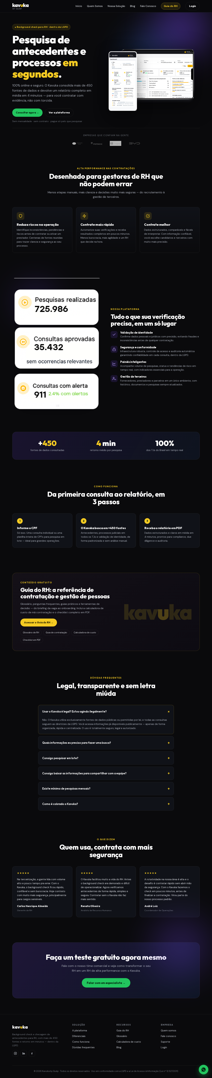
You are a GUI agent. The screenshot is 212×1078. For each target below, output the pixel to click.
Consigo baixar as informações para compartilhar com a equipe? (84, 773)
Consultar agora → (27, 112)
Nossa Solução (116, 6)
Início (79, 6)
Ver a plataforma (59, 112)
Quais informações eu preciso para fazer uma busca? (76, 742)
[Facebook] (32, 1053)
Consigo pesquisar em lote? (60, 758)
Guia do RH (171, 6)
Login (192, 6)
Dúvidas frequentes (83, 1047)
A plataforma (79, 1030)
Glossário (121, 1036)
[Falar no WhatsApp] (203, 1069)
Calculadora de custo (128, 1041)
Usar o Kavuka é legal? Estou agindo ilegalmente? (74, 711)
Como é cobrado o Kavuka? (60, 804)
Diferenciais (78, 1036)
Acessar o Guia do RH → (38, 622)
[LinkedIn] (24, 1053)
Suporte (165, 1041)
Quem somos (168, 1030)
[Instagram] (15, 1053)
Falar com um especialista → (106, 983)
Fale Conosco (148, 6)
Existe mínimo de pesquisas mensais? (66, 788)
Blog (132, 6)
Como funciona (80, 1041)
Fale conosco (168, 1036)
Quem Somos (95, 6)
